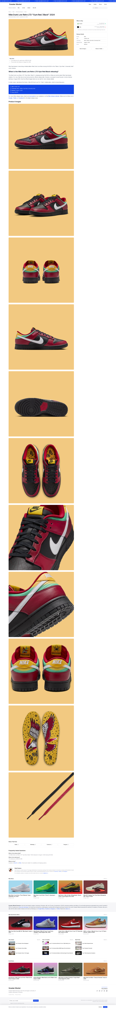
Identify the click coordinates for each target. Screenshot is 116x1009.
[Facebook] (40, 513)
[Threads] (48, 513)
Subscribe (46, 510)
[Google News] (50, 513)
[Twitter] (45, 513)
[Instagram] (43, 513)
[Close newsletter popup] (82, 494)
